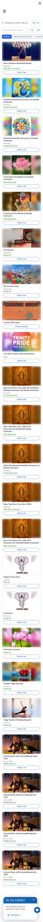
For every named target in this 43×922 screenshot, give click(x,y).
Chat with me (15, 915)
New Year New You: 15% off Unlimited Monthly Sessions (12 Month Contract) (21, 389)
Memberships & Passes (23, 36)
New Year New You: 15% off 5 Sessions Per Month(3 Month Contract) (21, 541)
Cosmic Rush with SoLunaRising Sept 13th (20, 757)
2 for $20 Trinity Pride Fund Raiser (19, 354)
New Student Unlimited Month (17, 63)
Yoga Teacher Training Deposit (17, 720)
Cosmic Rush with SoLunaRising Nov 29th (20, 834)
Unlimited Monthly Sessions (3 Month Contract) (20, 139)
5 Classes (8, 613)
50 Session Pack (11, 286)
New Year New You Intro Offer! (17, 504)
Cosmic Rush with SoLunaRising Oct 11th (19, 796)
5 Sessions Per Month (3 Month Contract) (17, 214)
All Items (6, 36)
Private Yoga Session (13, 683)
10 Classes (8, 250)
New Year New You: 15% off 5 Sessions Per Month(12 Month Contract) (17, 429)
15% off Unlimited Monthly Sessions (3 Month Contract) (21, 466)
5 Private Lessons (11, 649)
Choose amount (21, 326)
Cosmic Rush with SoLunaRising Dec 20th (20, 873)
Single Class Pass (11, 577)
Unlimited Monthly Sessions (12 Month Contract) (21, 100)
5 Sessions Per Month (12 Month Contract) (18, 178)
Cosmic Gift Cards (11, 322)
